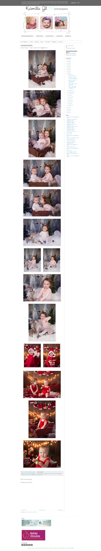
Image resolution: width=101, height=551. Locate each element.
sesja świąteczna (70, 146)
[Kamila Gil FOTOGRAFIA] (66, 47)
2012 (68, 112)
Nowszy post (23, 510)
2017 (68, 71)
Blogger (72, 548)
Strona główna (24, 42)
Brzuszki (37, 42)
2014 (68, 109)
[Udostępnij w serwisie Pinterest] (42, 472)
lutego (69, 103)
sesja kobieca (69, 139)
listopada (70, 90)
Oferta (31, 42)
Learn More (73, 2)
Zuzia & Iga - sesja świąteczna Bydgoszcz (73, 78)
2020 (68, 66)
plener (68, 132)
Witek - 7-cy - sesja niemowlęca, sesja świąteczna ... (72, 87)
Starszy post (60, 510)
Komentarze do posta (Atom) (31, 512)
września (70, 93)
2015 (68, 107)
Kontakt (60, 42)
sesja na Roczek (70, 140)
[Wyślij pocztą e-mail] (37, 472)
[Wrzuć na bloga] (39, 472)
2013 (68, 110)
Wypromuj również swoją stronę (70, 48)
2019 (68, 68)
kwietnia (70, 100)
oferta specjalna (70, 131)
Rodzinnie (54, 42)
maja (69, 98)
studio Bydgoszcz (39, 474)
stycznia (70, 105)
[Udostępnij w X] (40, 472)
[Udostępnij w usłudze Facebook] (41, 472)
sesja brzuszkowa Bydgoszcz (73, 135)
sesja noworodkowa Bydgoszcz (71, 142)
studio (68, 150)
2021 (68, 64)
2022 (68, 63)
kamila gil (23, 474)
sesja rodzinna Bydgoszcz (72, 144)
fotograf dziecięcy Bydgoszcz (30, 473)
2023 (68, 61)
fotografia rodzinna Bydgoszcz (71, 129)
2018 (68, 69)
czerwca (70, 97)
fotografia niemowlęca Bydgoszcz (55, 473)
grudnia (70, 74)
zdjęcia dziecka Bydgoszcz (72, 153)
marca (69, 102)
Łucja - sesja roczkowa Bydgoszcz (73, 84)
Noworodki (47, 42)
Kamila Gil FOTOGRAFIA (69, 45)
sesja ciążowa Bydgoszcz (72, 137)
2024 (68, 59)
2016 (68, 73)
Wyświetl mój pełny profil (71, 55)
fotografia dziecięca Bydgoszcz (42, 473)
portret (68, 134)
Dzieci (42, 42)
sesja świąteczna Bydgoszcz (30, 474)
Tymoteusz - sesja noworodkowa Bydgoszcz (71, 81)
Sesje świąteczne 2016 (72, 76)
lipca (69, 95)
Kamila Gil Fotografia (71, 53)
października (71, 92)
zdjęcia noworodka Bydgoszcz (73, 155)
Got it (78, 2)
